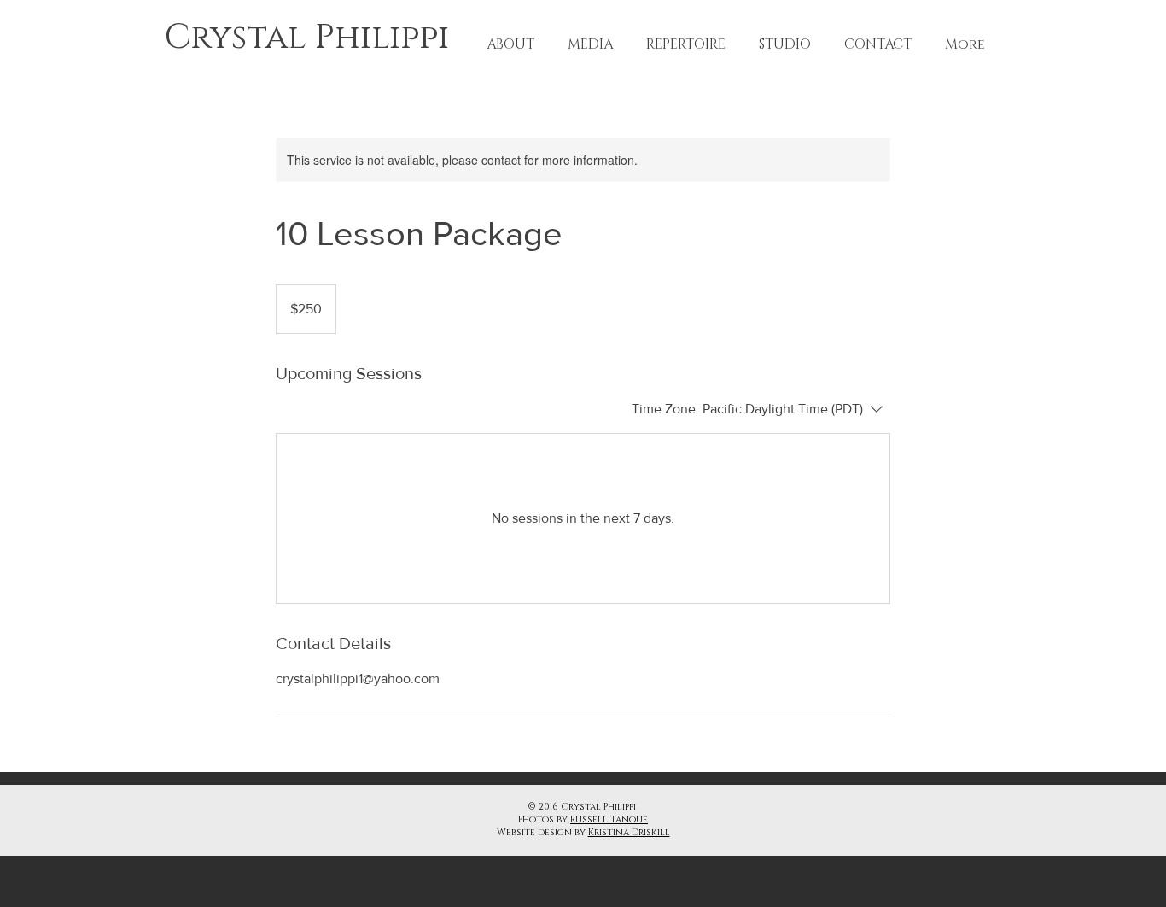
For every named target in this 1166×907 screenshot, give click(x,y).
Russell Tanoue (609, 819)
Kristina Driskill (629, 832)
